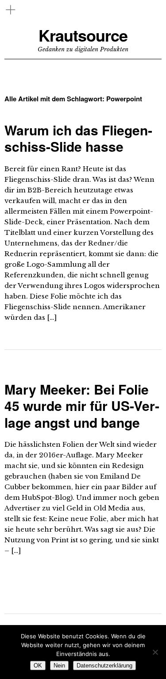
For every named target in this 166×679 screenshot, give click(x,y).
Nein (59, 665)
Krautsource (83, 35)
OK (38, 665)
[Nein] (155, 652)
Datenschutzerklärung (104, 665)
